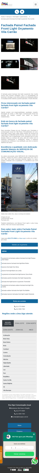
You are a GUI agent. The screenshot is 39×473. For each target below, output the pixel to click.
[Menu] (36, 4)
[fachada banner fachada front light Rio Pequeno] (10, 45)
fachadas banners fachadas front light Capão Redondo (18, 294)
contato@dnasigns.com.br (20, 417)
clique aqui (22, 238)
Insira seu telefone (19, 444)
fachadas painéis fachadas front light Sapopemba (16, 278)
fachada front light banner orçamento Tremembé (16, 281)
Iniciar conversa (19, 454)
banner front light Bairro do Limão (12, 270)
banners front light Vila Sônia (10, 267)
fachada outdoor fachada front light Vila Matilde (16, 290)
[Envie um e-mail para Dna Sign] (22, 12)
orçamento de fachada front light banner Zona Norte (17, 274)
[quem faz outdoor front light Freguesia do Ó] (10, 83)
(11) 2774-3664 (12, 238)
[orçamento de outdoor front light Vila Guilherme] (10, 64)
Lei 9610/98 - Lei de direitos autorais (26, 398)
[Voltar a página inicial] (7, 4)
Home (19, 425)
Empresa (19, 431)
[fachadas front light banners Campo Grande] (29, 64)
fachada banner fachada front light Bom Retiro (15, 263)
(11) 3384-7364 (20, 309)
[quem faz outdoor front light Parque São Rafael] (29, 45)
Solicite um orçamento (19, 245)
